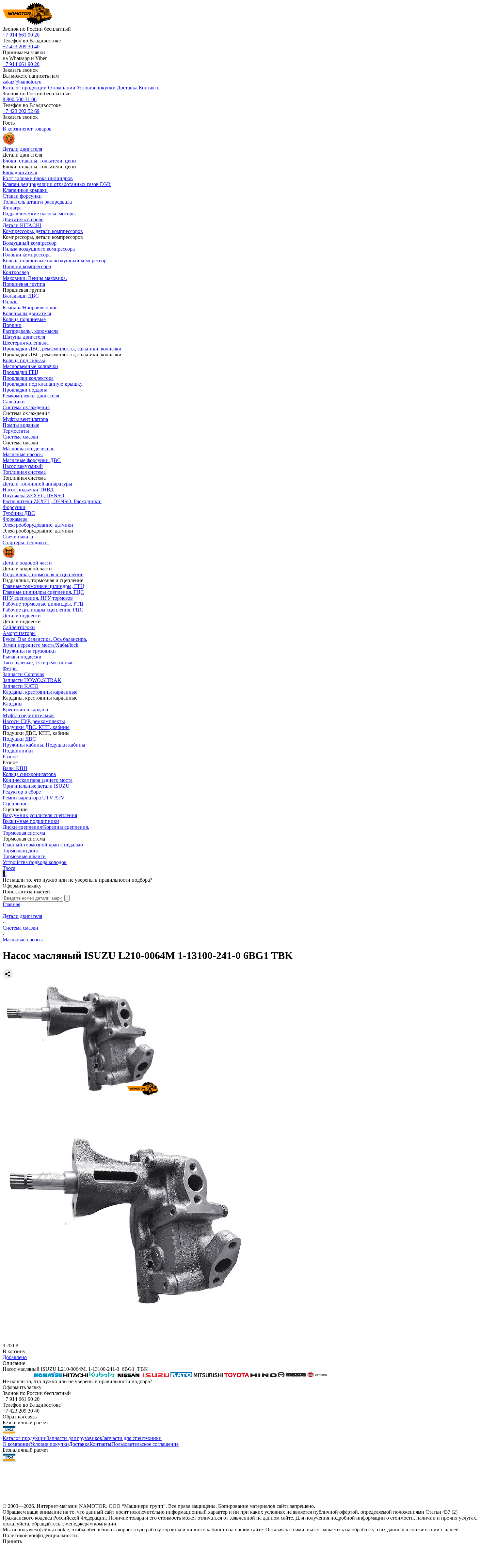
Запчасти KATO (21, 686)
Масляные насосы (23, 454)
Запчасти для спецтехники (132, 1438)
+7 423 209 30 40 (21, 46)
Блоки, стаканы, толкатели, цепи (39, 160)
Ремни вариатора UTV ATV (34, 797)
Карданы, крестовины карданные (40, 692)
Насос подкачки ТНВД (28, 489)
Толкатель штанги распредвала (37, 202)
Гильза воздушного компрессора (39, 249)
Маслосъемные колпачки (30, 366)
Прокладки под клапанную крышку (43, 384)
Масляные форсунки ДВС (32, 460)
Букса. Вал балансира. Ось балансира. (45, 639)
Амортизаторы (19, 633)
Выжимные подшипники (31, 821)
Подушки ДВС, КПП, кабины (36, 727)
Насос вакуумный (23, 466)
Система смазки (20, 437)
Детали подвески (22, 615)
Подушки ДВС (19, 739)
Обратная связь (20, 1416)
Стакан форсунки (22, 196)
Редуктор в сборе (22, 792)
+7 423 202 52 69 (21, 111)
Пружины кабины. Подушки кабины (44, 745)
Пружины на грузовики (29, 651)
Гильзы (11, 301)
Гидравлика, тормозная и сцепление (43, 574)
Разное (10, 756)
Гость (9, 123)
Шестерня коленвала (26, 343)
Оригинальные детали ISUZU (36, 786)
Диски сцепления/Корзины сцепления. (46, 827)
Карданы (13, 703)
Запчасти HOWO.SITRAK (32, 680)
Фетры (10, 668)
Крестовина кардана (25, 709)
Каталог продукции (25, 1438)
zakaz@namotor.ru (22, 82)
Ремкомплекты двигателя (31, 395)
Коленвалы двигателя (27, 313)
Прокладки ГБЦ (21, 372)
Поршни (12, 325)
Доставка (79, 1444)
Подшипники (18, 750)
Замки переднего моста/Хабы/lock (40, 645)
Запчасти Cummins (23, 674)
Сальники (14, 401)
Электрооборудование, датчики (38, 525)
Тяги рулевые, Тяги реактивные (38, 662)
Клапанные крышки (25, 190)
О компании (16, 1444)
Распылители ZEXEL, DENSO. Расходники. (52, 501)
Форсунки (14, 507)
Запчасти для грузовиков (74, 1438)
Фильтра (12, 207)
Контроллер (16, 272)
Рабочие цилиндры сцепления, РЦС (43, 609)
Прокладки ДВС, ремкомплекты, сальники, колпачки (62, 348)
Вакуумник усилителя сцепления (40, 815)
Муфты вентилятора (25, 419)
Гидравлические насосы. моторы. (40, 213)
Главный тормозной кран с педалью (43, 844)
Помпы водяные (21, 425)
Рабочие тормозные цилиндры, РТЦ (43, 604)
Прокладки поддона (25, 390)
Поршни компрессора (27, 266)
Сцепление (15, 803)
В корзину (14, 1351)
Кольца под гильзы (24, 360)
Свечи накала (18, 536)
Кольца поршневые (24, 319)
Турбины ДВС (19, 513)
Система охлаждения (26, 407)
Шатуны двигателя (24, 337)
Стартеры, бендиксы (26, 542)
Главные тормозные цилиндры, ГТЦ (43, 586)
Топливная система (24, 472)
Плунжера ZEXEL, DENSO (33, 495)
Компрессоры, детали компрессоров (43, 231)
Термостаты (16, 431)
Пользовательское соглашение (145, 1444)
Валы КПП (15, 768)
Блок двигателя (20, 172)
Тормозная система (24, 833)
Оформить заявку (22, 886)
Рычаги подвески (22, 656)
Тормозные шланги (24, 856)
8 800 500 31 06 (20, 99)
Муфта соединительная (29, 715)
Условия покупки (49, 1444)
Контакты (100, 1444)
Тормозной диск (21, 850)
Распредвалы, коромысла (30, 331)
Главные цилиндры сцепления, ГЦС (43, 592)
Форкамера (15, 519)
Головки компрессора (27, 254)
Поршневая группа (24, 284)
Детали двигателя (22, 916)
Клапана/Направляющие (30, 307)
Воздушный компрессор (29, 243)
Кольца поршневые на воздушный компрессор (54, 260)
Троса (9, 868)
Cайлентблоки (19, 627)
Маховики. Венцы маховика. (35, 278)
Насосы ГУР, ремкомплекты (34, 721)
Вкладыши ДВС (21, 296)
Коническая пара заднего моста (37, 780)
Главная (11, 904)
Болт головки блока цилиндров (38, 178)
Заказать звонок (20, 70)
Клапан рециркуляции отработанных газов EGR (57, 184)
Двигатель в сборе (23, 219)
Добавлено (15, 1357)
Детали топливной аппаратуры (37, 484)
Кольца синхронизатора (29, 774)
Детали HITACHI (22, 225)
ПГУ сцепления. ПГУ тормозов (38, 598)
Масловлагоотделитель (28, 448)
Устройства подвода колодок (35, 862)
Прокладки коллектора (28, 378)
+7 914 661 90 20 (21, 35)
